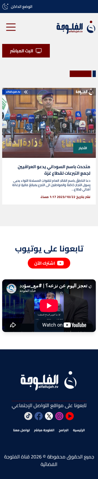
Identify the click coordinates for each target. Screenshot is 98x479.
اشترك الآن (44, 263)
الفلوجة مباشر (44, 430)
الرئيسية (79, 430)
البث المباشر (21, 51)
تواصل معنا (21, 430)
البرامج (64, 430)
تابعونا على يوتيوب (49, 248)
